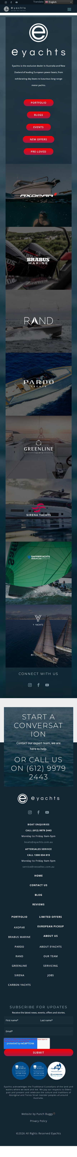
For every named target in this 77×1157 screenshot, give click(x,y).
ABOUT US (51, 936)
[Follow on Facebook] (38, 685)
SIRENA (19, 975)
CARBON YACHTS (19, 984)
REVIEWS (38, 904)
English (52, 2)
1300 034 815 (42, 855)
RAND (19, 956)
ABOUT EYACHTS (51, 946)
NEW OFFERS (38, 139)
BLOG (38, 895)
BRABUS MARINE (19, 937)
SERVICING (50, 965)
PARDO (19, 946)
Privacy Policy (38, 1121)
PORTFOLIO (38, 102)
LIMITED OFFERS (50, 916)
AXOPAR (19, 927)
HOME (38, 875)
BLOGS (38, 115)
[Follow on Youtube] (47, 685)
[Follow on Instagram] (29, 685)
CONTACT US (38, 885)
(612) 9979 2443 (46, 772)
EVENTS (38, 127)
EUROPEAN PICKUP (50, 926)
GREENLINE (19, 965)
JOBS (50, 975)
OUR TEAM (51, 956)
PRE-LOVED (38, 151)
